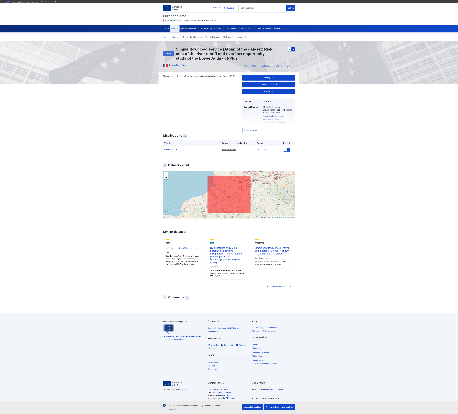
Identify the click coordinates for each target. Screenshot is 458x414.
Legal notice (213, 362)
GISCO (292, 217)
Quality (267, 78)
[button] (50, 1)
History (267, 91)
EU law (255, 344)
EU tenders (257, 348)
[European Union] (184, 383)
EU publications (258, 360)
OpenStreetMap (275, 217)
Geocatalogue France (178, 65)
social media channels (273, 390)
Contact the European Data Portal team (224, 328)
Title (166, 143)
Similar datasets (267, 85)
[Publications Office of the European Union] (184, 328)
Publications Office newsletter (264, 331)
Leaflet (265, 217)
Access (261, 150)
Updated (241, 143)
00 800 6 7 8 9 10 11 (223, 390)
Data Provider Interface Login (264, 364)
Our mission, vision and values (265, 328)
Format (225, 143)
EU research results (260, 352)
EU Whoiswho (258, 356)
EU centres (230, 398)
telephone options (224, 392)
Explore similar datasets (279, 286)
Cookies (211, 366)
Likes (285, 143)
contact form (225, 395)
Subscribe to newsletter (218, 331)
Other (213, 348)
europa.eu (182, 390)
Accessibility (213, 369)
